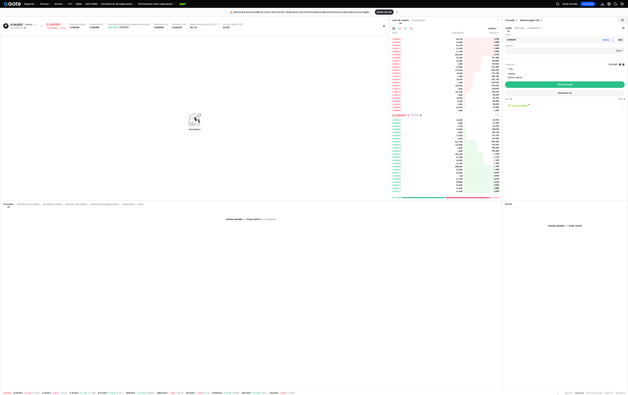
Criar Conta (587, 4)
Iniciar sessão (570, 3)
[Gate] (12, 4)
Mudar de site (384, 12)
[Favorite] (41, 26)
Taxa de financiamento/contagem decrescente (128, 24)
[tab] (400, 20)
